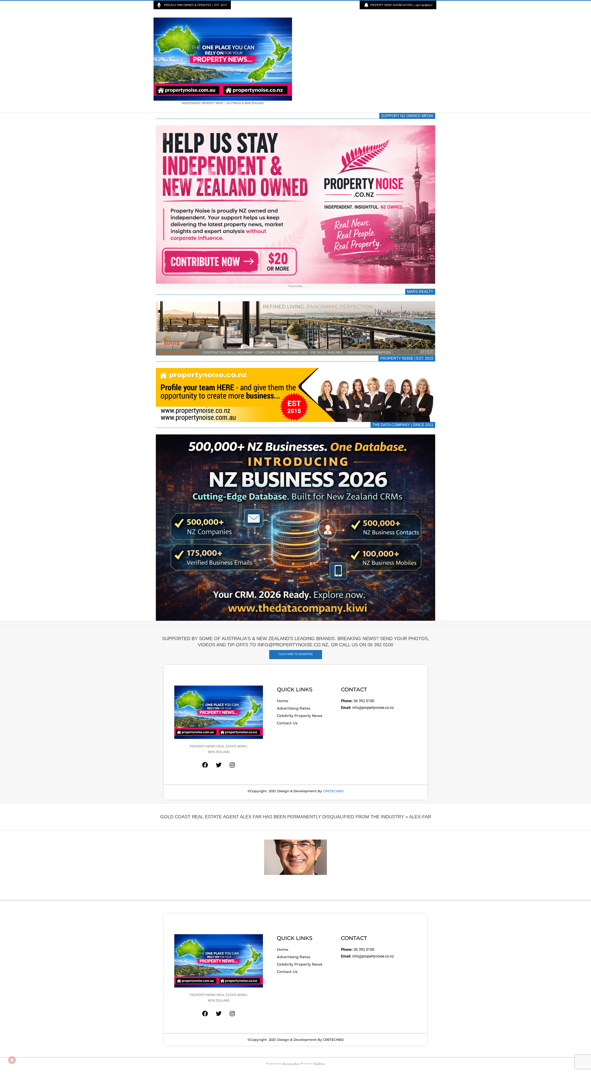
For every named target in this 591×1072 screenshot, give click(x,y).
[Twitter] (218, 765)
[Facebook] (205, 765)
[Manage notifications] (12, 1060)
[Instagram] (232, 765)
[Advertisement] (366, 61)
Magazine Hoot (291, 1063)
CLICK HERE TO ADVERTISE (295, 654)
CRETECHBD (333, 791)
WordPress (319, 1063)
